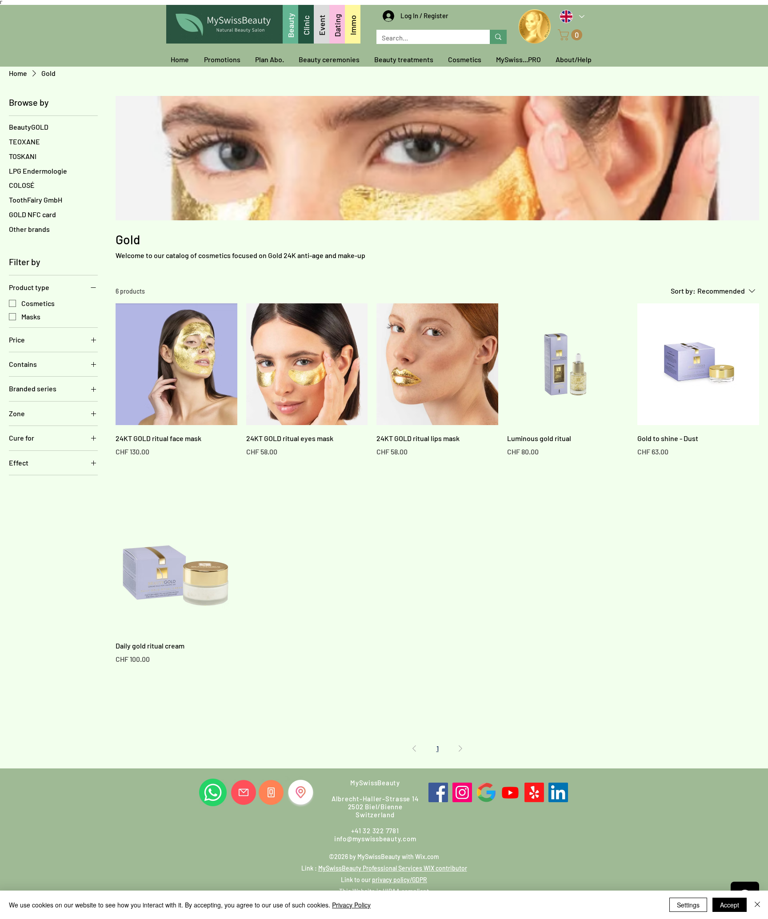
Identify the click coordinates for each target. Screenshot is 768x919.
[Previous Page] (414, 748)
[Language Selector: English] (571, 16)
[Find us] (300, 792)
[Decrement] (122, 470)
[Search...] (498, 37)
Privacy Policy (351, 904)
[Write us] (243, 792)
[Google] (486, 792)
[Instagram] (462, 792)
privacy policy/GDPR (399, 879)
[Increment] (230, 470)
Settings (688, 904)
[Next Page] (460, 748)
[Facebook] (438, 792)
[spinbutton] (176, 470)
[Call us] (271, 792)
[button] (571, 34)
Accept (729, 904)
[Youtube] (510, 792)
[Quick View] (176, 364)
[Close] (757, 905)
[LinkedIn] (558, 792)
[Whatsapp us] (213, 792)
